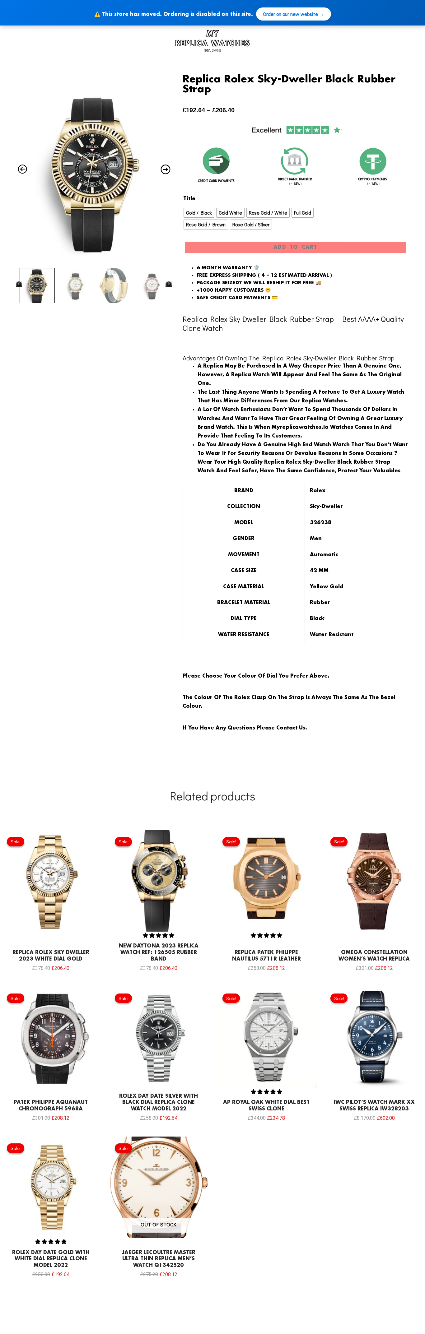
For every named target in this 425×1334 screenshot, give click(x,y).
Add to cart (295, 247)
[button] (158, 935)
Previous (19, 284)
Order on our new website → (293, 14)
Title (189, 198)
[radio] (199, 212)
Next (169, 284)
